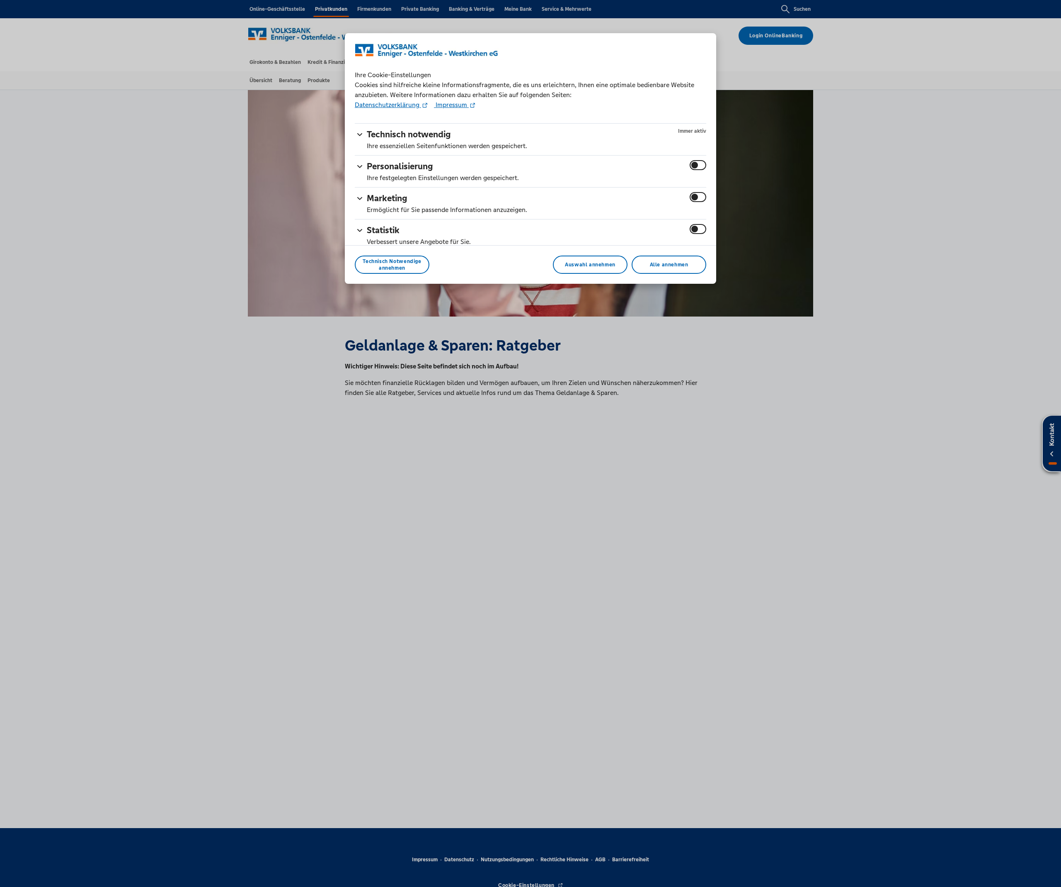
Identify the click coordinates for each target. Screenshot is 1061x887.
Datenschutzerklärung (388, 105)
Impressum (451, 105)
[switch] (698, 165)
